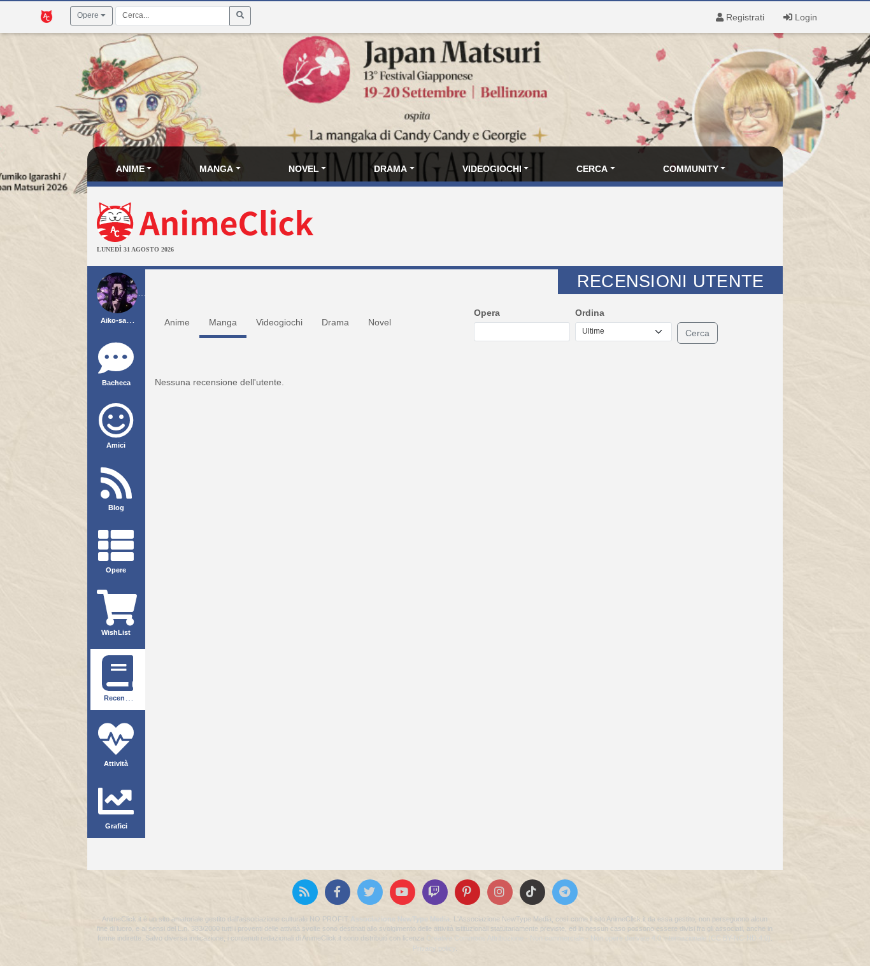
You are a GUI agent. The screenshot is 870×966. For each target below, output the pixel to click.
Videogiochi (279, 322)
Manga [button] (216, 169)
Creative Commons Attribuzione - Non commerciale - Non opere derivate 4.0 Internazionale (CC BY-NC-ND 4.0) (598, 938)
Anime (177, 322)
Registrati (744, 17)
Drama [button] (390, 169)
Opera (487, 313)
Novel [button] (304, 169)
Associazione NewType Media (400, 919)
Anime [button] (130, 169)
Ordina (589, 313)
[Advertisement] (551, 228)
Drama (335, 322)
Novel (379, 322)
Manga (223, 322)
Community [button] (690, 169)
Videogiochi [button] (492, 169)
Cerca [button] (592, 169)
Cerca (697, 333)
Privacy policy (434, 948)
